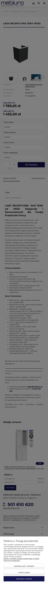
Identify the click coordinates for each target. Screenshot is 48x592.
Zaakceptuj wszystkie (24, 579)
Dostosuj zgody (24, 572)
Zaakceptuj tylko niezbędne (24, 566)
